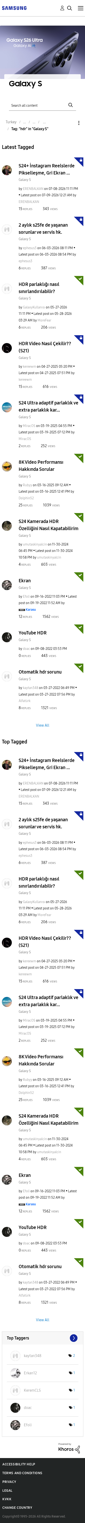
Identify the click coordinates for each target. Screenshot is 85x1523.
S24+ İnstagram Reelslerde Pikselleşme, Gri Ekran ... (47, 169)
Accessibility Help (18, 1464)
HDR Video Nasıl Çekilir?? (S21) (45, 347)
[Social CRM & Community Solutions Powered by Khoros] (69, 1448)
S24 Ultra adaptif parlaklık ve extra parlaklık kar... (48, 406)
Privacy (9, 1482)
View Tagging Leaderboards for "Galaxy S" (42, 1338)
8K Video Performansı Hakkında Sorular (41, 465)
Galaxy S (25, 180)
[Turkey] (14, 7)
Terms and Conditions (22, 1473)
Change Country (17, 1508)
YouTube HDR (33, 633)
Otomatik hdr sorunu (40, 672)
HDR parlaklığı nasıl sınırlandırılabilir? (39, 287)
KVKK (6, 1499)
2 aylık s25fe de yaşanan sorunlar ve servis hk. (43, 228)
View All (42, 725)
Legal (7, 1491)
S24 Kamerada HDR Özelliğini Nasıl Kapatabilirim (48, 524)
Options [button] (70, 123)
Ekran (25, 580)
